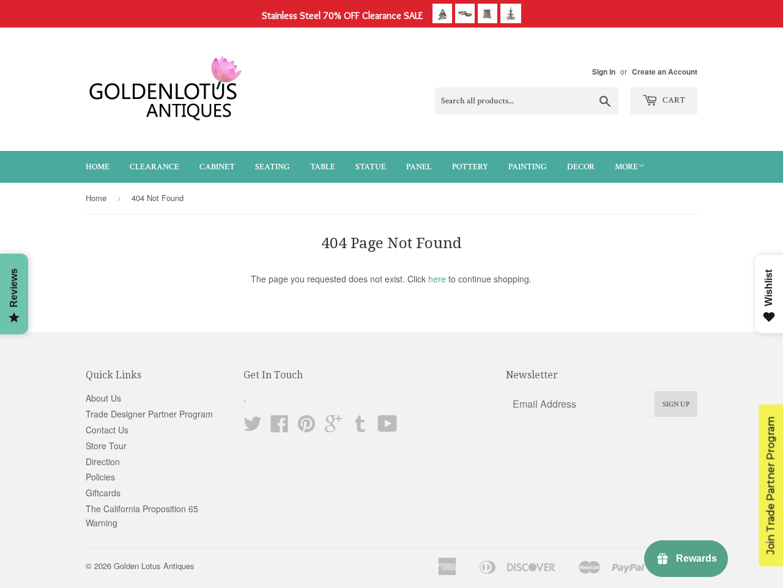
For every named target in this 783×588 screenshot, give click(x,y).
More (626, 166)
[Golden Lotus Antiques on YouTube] (387, 427)
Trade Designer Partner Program (149, 414)
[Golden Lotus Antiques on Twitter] (252, 427)
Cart (673, 100)
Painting (527, 166)
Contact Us (107, 430)
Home (97, 166)
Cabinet (217, 166)
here (437, 279)
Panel (419, 166)
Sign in (603, 72)
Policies (100, 477)
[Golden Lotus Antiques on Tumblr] (360, 427)
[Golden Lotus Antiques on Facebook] (279, 427)
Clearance (154, 166)
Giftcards (103, 493)
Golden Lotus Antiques (154, 565)
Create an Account (664, 72)
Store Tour (106, 445)
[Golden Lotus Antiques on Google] (333, 427)
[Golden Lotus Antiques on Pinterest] (306, 427)
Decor (581, 166)
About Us (103, 398)
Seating (272, 166)
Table (322, 166)
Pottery (470, 166)
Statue (370, 166)
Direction (103, 461)
